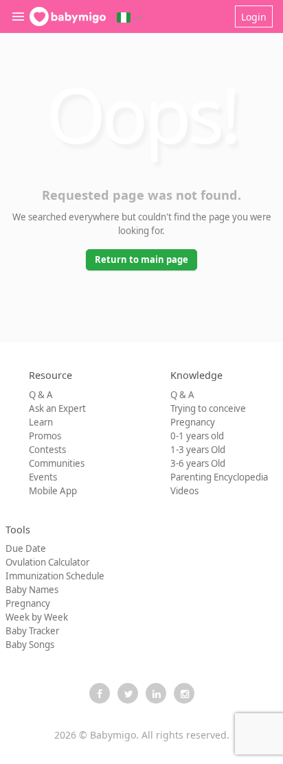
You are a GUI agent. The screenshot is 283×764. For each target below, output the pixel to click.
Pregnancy (192, 422)
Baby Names (31, 589)
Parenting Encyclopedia (219, 477)
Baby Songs (29, 644)
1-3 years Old (197, 449)
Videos (184, 491)
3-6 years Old (197, 463)
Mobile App (53, 491)
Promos (45, 436)
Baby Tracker (32, 631)
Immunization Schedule (54, 576)
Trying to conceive (208, 408)
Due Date (25, 548)
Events (43, 477)
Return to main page (141, 259)
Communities (56, 463)
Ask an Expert (57, 408)
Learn (41, 422)
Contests (47, 449)
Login (254, 16)
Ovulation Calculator (47, 562)
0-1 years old (197, 436)
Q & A (41, 395)
